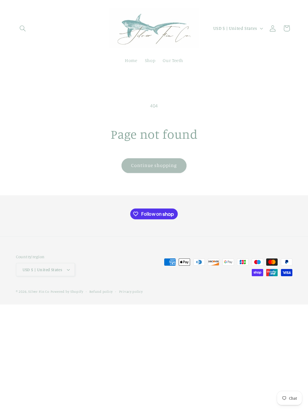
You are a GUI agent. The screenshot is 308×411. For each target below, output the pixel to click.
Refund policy (101, 291)
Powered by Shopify (67, 291)
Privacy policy (131, 291)
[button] (23, 28)
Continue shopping (154, 165)
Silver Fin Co (38, 291)
